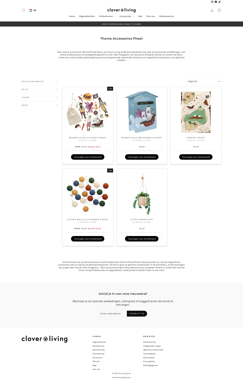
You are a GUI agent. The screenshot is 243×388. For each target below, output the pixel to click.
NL (35, 10)
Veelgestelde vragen (152, 346)
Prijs (25, 89)
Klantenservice (166, 16)
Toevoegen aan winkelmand (88, 156)
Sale (140, 16)
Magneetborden (87, 16)
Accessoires (126, 16)
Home (72, 16)
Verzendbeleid (149, 353)
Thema (26, 97)
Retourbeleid (148, 357)
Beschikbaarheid (33, 81)
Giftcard (96, 361)
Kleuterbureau (99, 349)
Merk (25, 105)
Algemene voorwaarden (153, 349)
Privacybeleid (149, 361)
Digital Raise (126, 377)
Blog (94, 365)
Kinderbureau (106, 16)
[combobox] (33, 10)
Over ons (150, 16)
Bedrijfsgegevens (150, 365)
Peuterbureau (98, 353)
